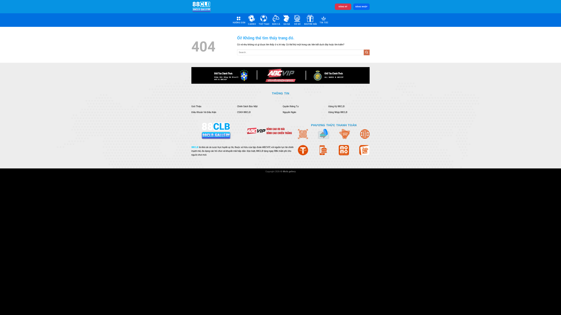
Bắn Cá (276, 24)
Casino (252, 24)
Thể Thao (264, 24)
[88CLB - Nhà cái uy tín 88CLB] (203, 6)
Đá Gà (287, 24)
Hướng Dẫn (239, 22)
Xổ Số (297, 24)
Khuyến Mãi (310, 24)
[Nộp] (367, 52)
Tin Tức (324, 22)
